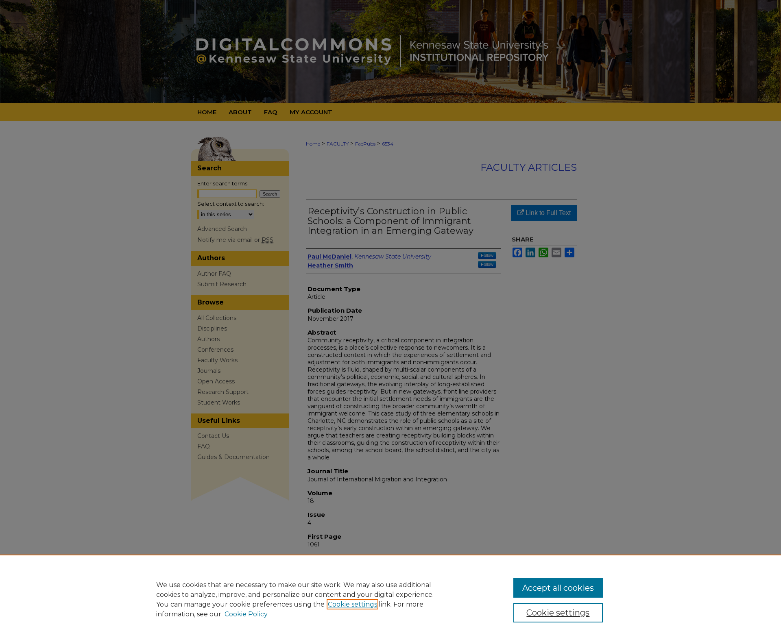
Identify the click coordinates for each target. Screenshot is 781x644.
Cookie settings (352, 604)
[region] (390, 599)
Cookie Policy (246, 614)
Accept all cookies (558, 588)
